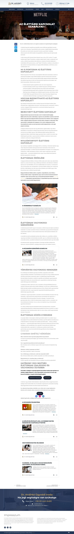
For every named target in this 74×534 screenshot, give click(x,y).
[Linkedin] (10, 527)
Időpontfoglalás (49, 9)
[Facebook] (36, 396)
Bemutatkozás (12, 9)
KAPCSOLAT (47, 377)
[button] (15, 44)
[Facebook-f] (5, 527)
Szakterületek (20, 9)
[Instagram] (40, 396)
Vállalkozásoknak (29, 9)
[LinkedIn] (43, 396)
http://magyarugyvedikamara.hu (20, 520)
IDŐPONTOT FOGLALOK (35, 377)
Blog (42, 9)
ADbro (33, 532)
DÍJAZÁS (40, 393)
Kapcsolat (57, 9)
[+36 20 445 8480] (42, 3)
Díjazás (37, 9)
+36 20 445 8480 (48, 3)
